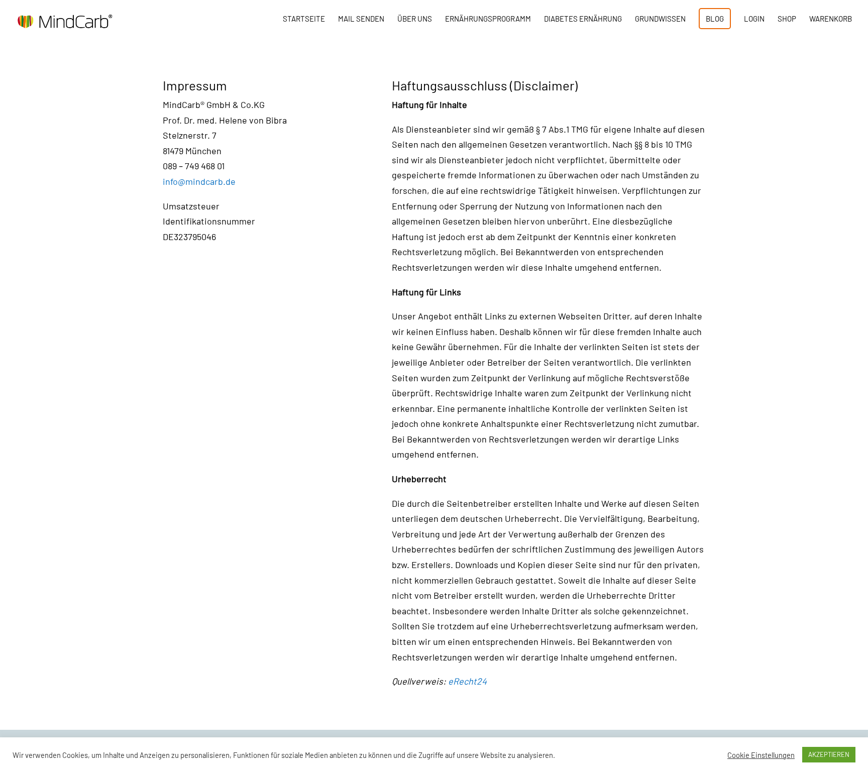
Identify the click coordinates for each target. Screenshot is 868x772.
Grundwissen (660, 19)
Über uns (414, 19)
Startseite (304, 19)
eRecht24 (467, 681)
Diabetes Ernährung (583, 19)
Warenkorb (830, 19)
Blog (715, 18)
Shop (787, 19)
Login (754, 19)
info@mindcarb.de (199, 181)
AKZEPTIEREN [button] (828, 754)
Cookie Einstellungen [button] (761, 754)
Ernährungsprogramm (488, 19)
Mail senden (361, 19)
